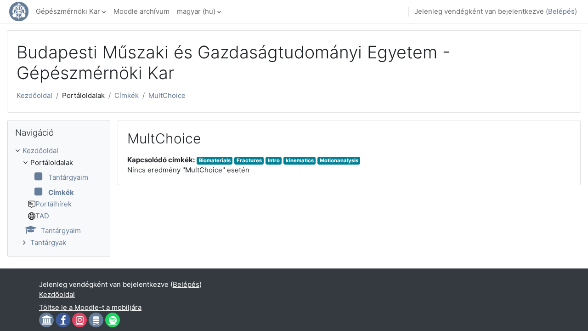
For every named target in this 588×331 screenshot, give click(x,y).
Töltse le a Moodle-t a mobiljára (90, 307)
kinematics (300, 160)
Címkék (126, 95)
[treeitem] (58, 197)
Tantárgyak (48, 242)
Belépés (561, 11)
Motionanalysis (339, 160)
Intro (274, 160)
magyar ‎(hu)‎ (196, 11)
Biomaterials (215, 160)
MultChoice (167, 95)
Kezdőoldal (34, 95)
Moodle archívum (141, 11)
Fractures (249, 160)
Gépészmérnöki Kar (68, 11)
